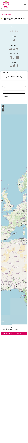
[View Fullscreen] (3, 110)
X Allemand (5, 96)
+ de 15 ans (4, 14)
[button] (3, 106)
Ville (19, 12)
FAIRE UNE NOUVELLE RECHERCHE (12, 333)
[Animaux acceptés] (14, 41)
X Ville (4, 87)
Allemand (9, 14)
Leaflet (14, 324)
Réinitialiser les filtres (19, 72)
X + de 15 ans (6, 92)
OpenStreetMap (19, 324)
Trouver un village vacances (12, 12)
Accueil (3, 12)
